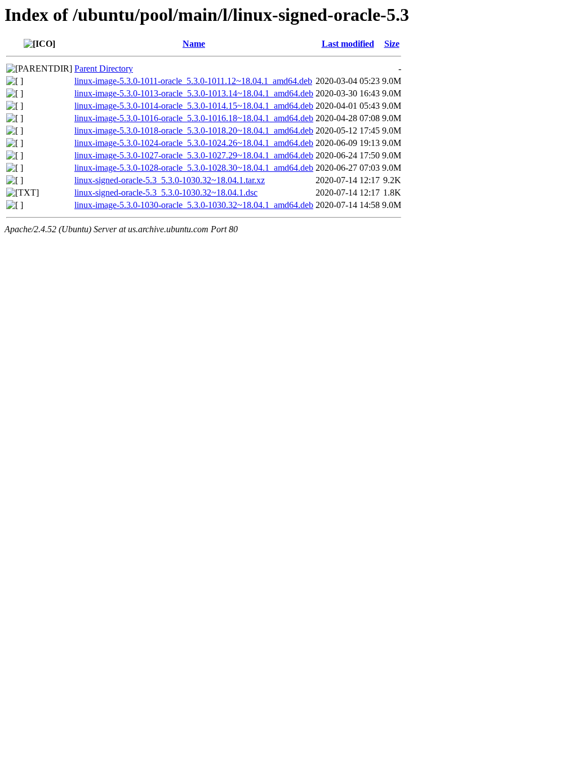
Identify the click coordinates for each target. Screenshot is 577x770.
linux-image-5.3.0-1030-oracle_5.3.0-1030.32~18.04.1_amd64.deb (193, 205)
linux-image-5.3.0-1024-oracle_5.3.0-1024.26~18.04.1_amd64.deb (193, 143)
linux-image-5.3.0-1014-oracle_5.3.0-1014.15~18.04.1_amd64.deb (193, 105)
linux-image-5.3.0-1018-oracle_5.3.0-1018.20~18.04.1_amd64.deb (193, 130)
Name (194, 43)
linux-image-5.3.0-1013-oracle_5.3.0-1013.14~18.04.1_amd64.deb (193, 93)
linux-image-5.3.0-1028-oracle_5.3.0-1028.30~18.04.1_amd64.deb (193, 167)
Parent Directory (103, 68)
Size (392, 43)
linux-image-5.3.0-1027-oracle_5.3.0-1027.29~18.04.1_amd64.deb (193, 155)
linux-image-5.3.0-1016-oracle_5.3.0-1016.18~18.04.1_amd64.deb (193, 118)
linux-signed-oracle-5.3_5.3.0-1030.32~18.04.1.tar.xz (169, 180)
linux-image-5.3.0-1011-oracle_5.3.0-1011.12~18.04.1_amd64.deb (193, 81)
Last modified (348, 43)
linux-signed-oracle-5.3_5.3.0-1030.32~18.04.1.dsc (166, 192)
